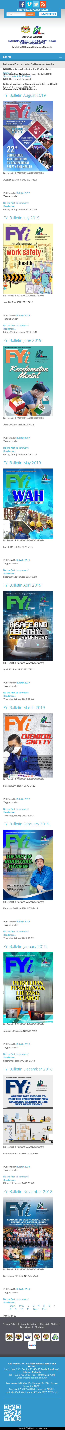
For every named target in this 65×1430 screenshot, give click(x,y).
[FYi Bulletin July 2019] (28, 258)
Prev (21, 1305)
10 (21, 1309)
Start (12, 1305)
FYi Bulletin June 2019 (22, 340)
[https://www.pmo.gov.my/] (19, 1336)
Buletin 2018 (23, 1166)
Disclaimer (25, 1327)
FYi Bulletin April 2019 (22, 585)
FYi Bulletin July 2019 (21, 217)
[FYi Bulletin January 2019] (28, 987)
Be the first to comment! (16, 202)
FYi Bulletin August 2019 (24, 95)
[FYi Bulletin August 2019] (28, 135)
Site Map (39, 1327)
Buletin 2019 (23, 192)
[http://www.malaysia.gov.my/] (10, 1336)
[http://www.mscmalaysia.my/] (28, 1336)
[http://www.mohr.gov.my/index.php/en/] (37, 1336)
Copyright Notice (49, 1324)
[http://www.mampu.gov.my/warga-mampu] (32, 1344)
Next (35, 1309)
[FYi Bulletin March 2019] (28, 745)
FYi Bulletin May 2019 (22, 462)
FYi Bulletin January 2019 (25, 946)
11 (28, 1309)
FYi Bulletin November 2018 (27, 1191)
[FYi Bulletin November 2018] (28, 1232)
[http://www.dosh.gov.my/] (46, 1336)
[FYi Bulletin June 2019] (28, 381)
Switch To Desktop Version (32, 1428)
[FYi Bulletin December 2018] (28, 1109)
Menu (6, 56)
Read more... (9, 206)
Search (30, 14)
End (44, 1309)
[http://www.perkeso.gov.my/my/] (55, 1336)
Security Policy (28, 1324)
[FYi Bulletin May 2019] (28, 503)
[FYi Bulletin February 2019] (28, 864)
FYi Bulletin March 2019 (24, 707)
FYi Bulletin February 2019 (26, 824)
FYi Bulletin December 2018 (27, 1069)
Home (6, 72)
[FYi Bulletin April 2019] (28, 625)
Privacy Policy (9, 1324)
